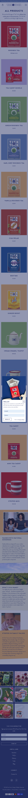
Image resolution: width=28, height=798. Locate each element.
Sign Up (7, 419)
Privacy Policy (21, 419)
